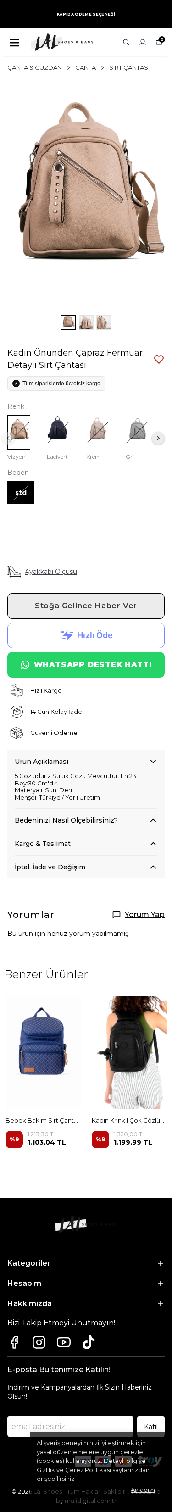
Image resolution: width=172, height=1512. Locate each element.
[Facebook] (14, 1342)
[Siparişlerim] (142, 42)
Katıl (151, 1427)
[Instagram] (39, 1342)
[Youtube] (64, 1342)
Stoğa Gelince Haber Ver (86, 605)
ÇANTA (85, 67)
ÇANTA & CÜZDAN (34, 67)
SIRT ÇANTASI (129, 67)
